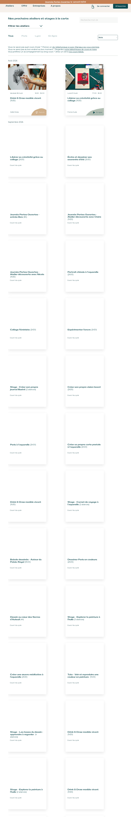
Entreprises (39, 6)
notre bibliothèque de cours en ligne (80, 49)
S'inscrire (121, 6)
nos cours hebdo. (76, 52)
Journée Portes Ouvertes (57, 2)
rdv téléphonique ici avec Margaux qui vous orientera (75, 47)
